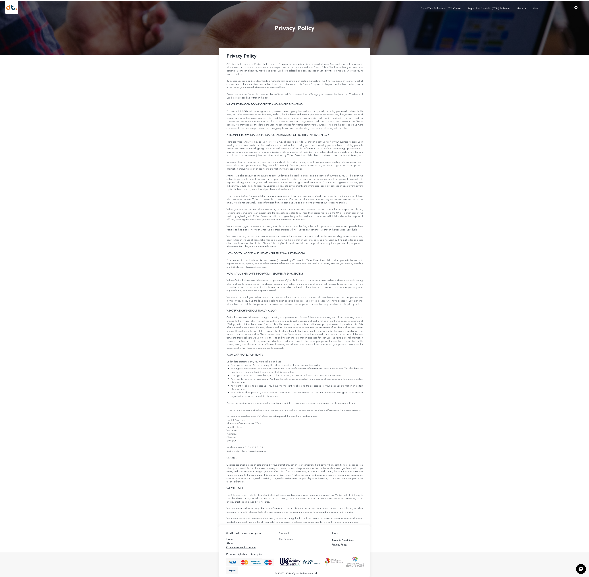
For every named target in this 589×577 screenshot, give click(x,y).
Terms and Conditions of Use (292, 94)
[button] (442, 8)
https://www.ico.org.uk (253, 451)
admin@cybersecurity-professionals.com (247, 267)
